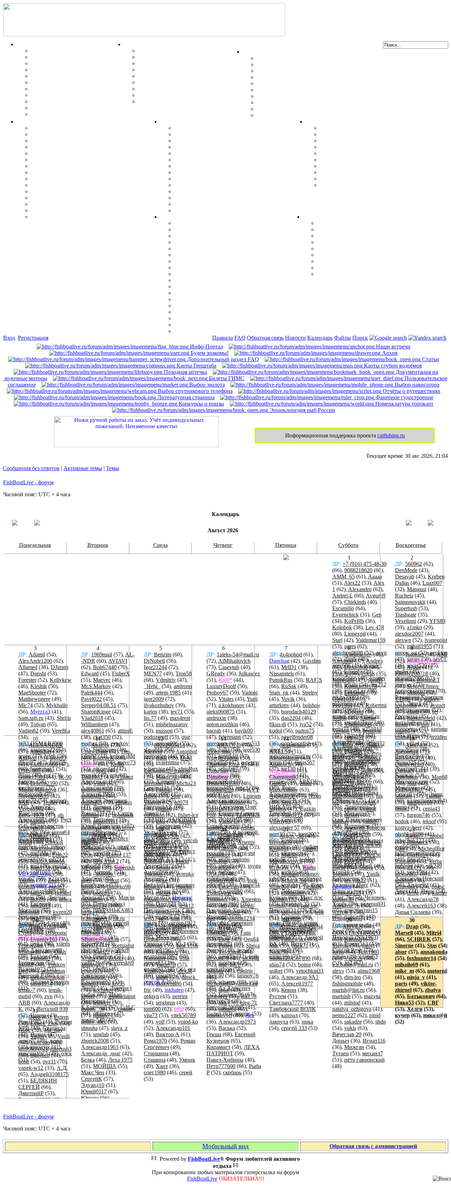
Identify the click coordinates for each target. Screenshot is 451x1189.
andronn (183, 686)
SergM (339, 771)
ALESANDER (46, 745)
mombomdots (347, 796)
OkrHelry (417, 855)
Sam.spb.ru (30, 718)
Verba (435, 861)
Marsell (404, 933)
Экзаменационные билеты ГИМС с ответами (314, 90)
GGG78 (215, 874)
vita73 (150, 1015)
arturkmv (279, 705)
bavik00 (244, 731)
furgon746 (418, 815)
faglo (36, 893)
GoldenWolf (220, 880)
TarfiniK (312, 887)
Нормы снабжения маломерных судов (305, 83)
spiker (276, 971)
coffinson (154, 815)
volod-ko (188, 1022)
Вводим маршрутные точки (210, 236)
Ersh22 (60, 855)
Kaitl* (225, 680)
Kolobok (342, 627)
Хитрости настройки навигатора (216, 242)
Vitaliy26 (154, 971)
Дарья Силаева (413, 912)
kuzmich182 (283, 899)
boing (304, 964)
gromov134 (94, 906)
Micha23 (186, 783)
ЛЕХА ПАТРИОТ (233, 1050)
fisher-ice (188, 815)
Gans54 (277, 783)
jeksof (429, 821)
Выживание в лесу (343, 172)
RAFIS (314, 680)
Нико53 (404, 1003)
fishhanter (92, 899)
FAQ (240, 338)
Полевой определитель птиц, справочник (190, 82)
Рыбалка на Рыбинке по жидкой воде (222, 172)
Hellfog (152, 848)
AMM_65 (343, 577)
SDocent (354, 712)
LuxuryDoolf (221, 686)
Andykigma (282, 771)
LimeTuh (228, 887)
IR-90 (65, 777)
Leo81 (351, 848)
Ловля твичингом (54, 89)
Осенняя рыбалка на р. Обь (209, 166)
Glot (400, 848)
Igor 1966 (187, 945)
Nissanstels (281, 674)
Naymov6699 (33, 796)
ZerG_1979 (31, 815)
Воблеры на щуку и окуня (64, 63)
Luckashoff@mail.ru (167, 771)
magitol (184, 887)
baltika (37, 821)
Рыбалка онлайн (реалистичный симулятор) (374, 274)
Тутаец (340, 1053)
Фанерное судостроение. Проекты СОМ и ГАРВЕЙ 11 (325, 64)
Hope (24, 1030)
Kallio (117, 764)
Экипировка (322, 122)
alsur (401, 952)
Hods (338, 758)
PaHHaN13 (219, 809)
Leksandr (354, 693)
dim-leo (352, 977)
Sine (175, 796)
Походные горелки (343, 166)
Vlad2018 (92, 718)
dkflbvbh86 (168, 984)
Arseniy (246, 842)
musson (164, 731)
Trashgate (405, 615)
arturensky (406, 887)
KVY (253, 790)
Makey (163, 855)
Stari (337, 640)
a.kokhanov (231, 705)
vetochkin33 (309, 971)
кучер (402, 1015)
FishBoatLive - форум (28, 482)
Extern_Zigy (44, 1023)
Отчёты (170, 122)
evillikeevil (344, 790)
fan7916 (102, 809)
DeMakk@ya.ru (99, 848)
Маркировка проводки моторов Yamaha (82, 210)
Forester (27, 680)
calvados (342, 887)
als (61, 815)
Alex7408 (416, 745)
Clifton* (227, 848)
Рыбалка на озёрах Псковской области (223, 153)
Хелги (414, 1009)
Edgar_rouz (157, 842)
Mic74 (25, 705)
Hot (399, 680)
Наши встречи (392, 347)
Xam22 (101, 952)
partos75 (304, 731)
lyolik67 (278, 906)
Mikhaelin (29, 952)
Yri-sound (229, 952)
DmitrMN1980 (223, 783)
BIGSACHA (409, 758)
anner (162, 977)
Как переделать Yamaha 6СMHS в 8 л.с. (81, 134)
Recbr (339, 867)
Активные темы (82, 468)
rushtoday (155, 906)
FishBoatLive (202, 1179)
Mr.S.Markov (96, 686)
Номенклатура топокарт (403, 404)
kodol (275, 731)
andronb (404, 880)
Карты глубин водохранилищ (212, 280)
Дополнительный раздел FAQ (222, 359)
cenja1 (402, 809)
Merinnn (153, 783)
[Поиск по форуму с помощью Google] (388, 338)
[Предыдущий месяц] (37, 524)
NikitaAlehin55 (47, 861)
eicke (161, 880)
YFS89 (437, 621)
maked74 (405, 731)
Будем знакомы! (209, 353)
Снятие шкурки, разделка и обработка (187, 57)
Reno (338, 952)
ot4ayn (151, 996)
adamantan (53, 971)
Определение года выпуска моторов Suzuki (86, 204)
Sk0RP (26, 964)
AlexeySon (166, 836)
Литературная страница (185, 397)
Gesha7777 (156, 939)
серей (185, 1072)
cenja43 (431, 809)
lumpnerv (217, 996)
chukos (164, 809)
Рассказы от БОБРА (343, 223)
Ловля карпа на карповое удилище (75, 95)
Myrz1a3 (40, 712)
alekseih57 (407, 874)
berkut (112, 880)
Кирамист (218, 1047)
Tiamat (433, 796)
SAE (23, 802)
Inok (252, 880)
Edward (90, 674)
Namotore (155, 958)
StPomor (90, 867)
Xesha (88, 958)
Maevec (102, 680)
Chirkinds (355, 602)
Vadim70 (166, 964)
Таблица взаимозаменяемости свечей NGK (85, 217)
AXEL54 (279, 751)
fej (435, 712)
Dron (87, 855)
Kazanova (167, 952)
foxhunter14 (421, 958)
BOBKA (101, 836)
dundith (26, 887)
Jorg (347, 836)
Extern (61, 1017)
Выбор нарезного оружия (170, 70)
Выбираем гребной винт (62, 147)
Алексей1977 (297, 984)
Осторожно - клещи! (346, 185)
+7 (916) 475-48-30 (364, 564)
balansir (215, 971)
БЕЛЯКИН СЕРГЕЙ (37, 1084)
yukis (350, 1028)
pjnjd (375, 1015)
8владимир (292, 745)
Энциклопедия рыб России (301, 410)
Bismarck (417, 842)
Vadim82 (28, 731)
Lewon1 (341, 855)
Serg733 (290, 802)
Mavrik (340, 945)
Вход (9, 338)
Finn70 (340, 674)
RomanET (428, 680)
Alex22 (352, 583)
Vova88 (341, 731)
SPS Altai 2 (106, 861)
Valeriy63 (280, 821)
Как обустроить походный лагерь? (363, 160)
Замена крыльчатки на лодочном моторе (83, 179)
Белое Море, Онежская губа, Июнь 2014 (224, 210)
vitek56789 (183, 1015)
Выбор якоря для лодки (287, 109)
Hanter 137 (118, 855)
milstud (352, 1003)
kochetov (103, 990)
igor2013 (40, 906)
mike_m (404, 971)
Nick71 (300, 945)
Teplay (50, 802)
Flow (224, 939)
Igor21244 (155, 667)
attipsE (125, 731)
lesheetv (102, 1003)
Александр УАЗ (300, 977)
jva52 (305, 724)
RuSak (288, 686)
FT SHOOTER (298, 933)
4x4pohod (290, 654)
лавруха (278, 1022)
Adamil (37, 654)
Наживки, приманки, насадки (69, 57)
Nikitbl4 (153, 861)
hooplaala (123, 815)
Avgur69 (375, 596)
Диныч (340, 1041)
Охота (131, 44)
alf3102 (250, 958)
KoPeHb (354, 621)
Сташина (155, 1060)
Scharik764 (294, 880)
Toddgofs (217, 899)
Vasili (63, 1036)
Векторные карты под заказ (210, 325)
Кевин (288, 990)
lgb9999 (27, 1049)
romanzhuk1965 (162, 899)
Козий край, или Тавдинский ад (214, 179)
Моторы (27, 122)
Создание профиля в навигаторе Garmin (225, 229)
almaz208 (343, 783)
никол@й (435, 1015)
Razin (309, 867)
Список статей (335, 268)
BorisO (58, 758)
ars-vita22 (355, 880)
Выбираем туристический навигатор (221, 268)
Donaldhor (218, 855)
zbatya (433, 990)
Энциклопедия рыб (55, 51)
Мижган (354, 1047)
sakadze (353, 1022)
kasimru (187, 821)
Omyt (368, 945)
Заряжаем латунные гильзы (174, 76)
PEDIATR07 (409, 790)
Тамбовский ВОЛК (292, 1009)
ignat (223, 990)
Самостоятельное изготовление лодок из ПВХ (315, 58)
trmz (179, 1009)
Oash (60, 952)
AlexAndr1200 (35, 661)
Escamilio (343, 608)
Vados (37, 1036)
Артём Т (342, 912)
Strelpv (310, 693)
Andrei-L (342, 596)
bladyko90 (119, 887)
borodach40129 (298, 712)
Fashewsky (293, 939)
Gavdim (312, 661)
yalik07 (371, 821)
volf (160, 1022)
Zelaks (116, 958)
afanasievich (346, 777)
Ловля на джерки (53, 70)
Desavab (404, 577)
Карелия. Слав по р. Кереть (209, 134)
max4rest (180, 718)
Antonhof (186, 751)
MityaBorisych (285, 861)
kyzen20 (62, 912)
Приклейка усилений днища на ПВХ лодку (311, 71)
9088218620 (358, 570)
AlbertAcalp (42, 926)
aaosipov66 (419, 802)
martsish (341, 996)
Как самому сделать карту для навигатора (228, 255)
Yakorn (26, 880)
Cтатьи (430, 359)
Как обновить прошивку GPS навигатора (227, 248)
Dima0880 (356, 667)
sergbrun (165, 1003)
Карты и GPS (177, 217)
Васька (226, 1028)
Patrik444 (92, 693)
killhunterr (292, 893)
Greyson (90, 933)
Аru (249, 1015)
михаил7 (372, 1053)
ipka (160, 821)
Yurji (252, 699)
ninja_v (416, 977)
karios (150, 712)
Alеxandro (360, 589)
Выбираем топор (341, 134)
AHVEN (352, 926)
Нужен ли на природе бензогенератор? (368, 147)
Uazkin (307, 809)
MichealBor (431, 848)
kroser (88, 996)
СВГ (433, 1003)
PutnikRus (280, 680)
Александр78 (423, 899)
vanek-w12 (30, 1068)
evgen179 (92, 971)
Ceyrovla (28, 855)
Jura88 (375, 680)
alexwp (403, 640)
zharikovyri (219, 1015)
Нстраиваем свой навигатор (210, 223)
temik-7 (26, 990)
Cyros (25, 933)
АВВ (24, 1003)
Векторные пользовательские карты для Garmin (236, 274)
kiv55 (118, 984)
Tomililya (342, 874)
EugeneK (103, 758)
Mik (273, 945)
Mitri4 (433, 933)
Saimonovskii (410, 602)
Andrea (374, 661)
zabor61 (227, 1009)
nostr (23, 1061)
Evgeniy (353, 751)
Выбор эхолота (206, 385)
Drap (412, 926)
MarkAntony (283, 790)
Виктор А (167, 1034)
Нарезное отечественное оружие (178, 95)
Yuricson (40, 1042)
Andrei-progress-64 (301, 926)
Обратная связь (265, 338)
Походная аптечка (184, 372)
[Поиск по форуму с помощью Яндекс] (427, 338)
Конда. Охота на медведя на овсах (217, 160)
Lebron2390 (44, 783)
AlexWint (102, 926)
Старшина (156, 1053)
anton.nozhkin (222, 724)
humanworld (421, 718)
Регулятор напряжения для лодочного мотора (89, 160)
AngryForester (170, 926)
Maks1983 (167, 777)
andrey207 (93, 964)
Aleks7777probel (424, 836)
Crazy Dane (94, 751)
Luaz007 (432, 583)
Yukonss (153, 874)
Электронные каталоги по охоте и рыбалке (372, 261)
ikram (401, 724)
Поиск (360, 338)
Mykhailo (57, 705)
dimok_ (189, 977)
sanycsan (291, 912)
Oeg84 (251, 939)
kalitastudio (93, 977)
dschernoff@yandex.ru (232, 984)
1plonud (414, 654)
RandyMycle (44, 867)
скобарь (232, 1072)
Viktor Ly (229, 821)
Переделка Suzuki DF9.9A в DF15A (75, 166)
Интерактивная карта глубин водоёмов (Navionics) (238, 306)
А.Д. (62, 1068)
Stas (432, 945)
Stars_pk (279, 693)
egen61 (57, 887)
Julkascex (249, 674)
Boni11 (374, 745)
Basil (161, 758)
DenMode (406, 570)
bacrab (213, 731)
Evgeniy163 (43, 939)
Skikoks (416, 693)
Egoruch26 (218, 867)
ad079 (181, 802)
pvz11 (49, 1061)
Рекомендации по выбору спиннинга (77, 108)
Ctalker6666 (44, 764)
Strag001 (279, 887)
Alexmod (342, 661)
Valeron (152, 802)
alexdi (247, 906)
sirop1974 (41, 984)
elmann (124, 802)
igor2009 (154, 699)
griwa (65, 899)
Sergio (163, 867)
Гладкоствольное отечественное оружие (188, 89)
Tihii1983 (92, 777)
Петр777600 (220, 1066)
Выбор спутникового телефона (213, 287)
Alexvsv (153, 751)
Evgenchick (345, 615)
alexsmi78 (217, 958)
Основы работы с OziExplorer (212, 293)
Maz (412, 783)
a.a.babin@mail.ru (352, 964)
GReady (215, 674)
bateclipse (229, 912)
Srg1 (101, 771)
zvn (48, 996)
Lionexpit (355, 634)
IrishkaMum (220, 790)
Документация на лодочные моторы (77, 191)
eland (413, 712)
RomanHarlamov (300, 874)
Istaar (306, 783)
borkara (101, 893)
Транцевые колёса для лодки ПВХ (301, 77)
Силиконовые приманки (62, 82)
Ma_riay (53, 1030)
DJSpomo (56, 933)
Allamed (27, 667)
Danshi (38, 674)
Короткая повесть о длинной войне (361, 255)
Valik (366, 771)
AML (443, 654)
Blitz (347, 745)
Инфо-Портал (206, 347)
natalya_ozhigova (351, 1009)
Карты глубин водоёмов (392, 366)
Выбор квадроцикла (346, 179)
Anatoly (100, 745)
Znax (54, 880)
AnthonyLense (423, 661)
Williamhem (94, 724)
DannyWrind (409, 764)
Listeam (252, 796)
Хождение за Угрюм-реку (206, 128)
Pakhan (164, 790)
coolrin (245, 971)
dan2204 (291, 718)
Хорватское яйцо (53, 76)
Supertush (406, 608)
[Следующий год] (430, 524)
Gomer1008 (31, 777)
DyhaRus (217, 861)
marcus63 (61, 1049)
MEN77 (153, 674)
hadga (87, 912)
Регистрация (33, 338)
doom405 (91, 802)
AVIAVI (117, 661)
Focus (368, 674)
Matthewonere (34, 699)
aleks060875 (220, 712)
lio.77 (150, 718)
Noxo (314, 796)
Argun (414, 667)
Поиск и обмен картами (204, 261)
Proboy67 (217, 693)
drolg (413, 893)
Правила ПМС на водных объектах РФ (307, 115)
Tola (184, 958)
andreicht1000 (97, 790)
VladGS (353, 958)
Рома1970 (155, 1041)
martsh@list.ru (348, 990)
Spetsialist (123, 945)
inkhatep (174, 990)
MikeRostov (232, 802)
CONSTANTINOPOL (358, 933)
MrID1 (289, 667)
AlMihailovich (234, 661)
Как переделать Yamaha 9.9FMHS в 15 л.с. (84, 128)
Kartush (353, 939)
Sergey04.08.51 (98, 705)
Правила (222, 338)
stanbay (340, 821)
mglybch (40, 1055)
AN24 (224, 926)
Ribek (150, 796)
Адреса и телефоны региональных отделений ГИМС (323, 102)
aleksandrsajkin (47, 977)
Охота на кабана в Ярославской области (225, 141)
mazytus (373, 996)
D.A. (186, 758)
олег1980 (155, 1072)
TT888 (402, 699)
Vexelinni (405, 621)
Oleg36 (372, 855)
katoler (439, 893)
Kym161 (279, 848)
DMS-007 (29, 771)
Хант (162, 1066)
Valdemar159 (370, 640)
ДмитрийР (31, 1093)
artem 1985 (168, 693)
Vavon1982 (31, 809)
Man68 (439, 777)
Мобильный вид (225, 1146)
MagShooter (32, 693)
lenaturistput (121, 996)
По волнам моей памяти (348, 229)
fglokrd (63, 893)
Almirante (41, 848)
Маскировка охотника (166, 63)
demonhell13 (346, 893)
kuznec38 (343, 899)
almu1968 (369, 971)
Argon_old (291, 836)
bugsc (438, 887)
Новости (295, 338)
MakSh (289, 855)
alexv (338, 971)
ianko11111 (105, 821)
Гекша (213, 1034)
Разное (311, 217)
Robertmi (376, 705)
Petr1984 (342, 705)
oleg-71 (248, 1003)
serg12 (186, 906)
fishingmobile (347, 984)
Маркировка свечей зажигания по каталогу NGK (93, 185)
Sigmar (368, 718)
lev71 (177, 712)
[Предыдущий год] (15, 524)
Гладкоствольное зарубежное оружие (185, 101)
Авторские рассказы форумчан (357, 236)
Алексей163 (421, 906)
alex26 (185, 971)
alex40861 (92, 731)
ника (307, 1022)
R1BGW (279, 867)
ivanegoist (436, 640)
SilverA (277, 809)
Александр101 (173, 1028)
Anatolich (280, 764)
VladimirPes (358, 724)
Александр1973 (237, 1022)
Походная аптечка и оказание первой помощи (378, 128)
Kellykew (61, 680)
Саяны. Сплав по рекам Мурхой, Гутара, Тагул (235, 191)
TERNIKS (248, 815)
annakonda (433, 952)
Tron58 (183, 674)
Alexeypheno (284, 758)
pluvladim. (364, 802)
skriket (351, 815)
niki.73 (249, 996)
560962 (413, 564)
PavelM (353, 861)
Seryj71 (89, 945)
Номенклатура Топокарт (205, 331)
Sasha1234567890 (289, 958)
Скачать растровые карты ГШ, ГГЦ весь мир (233, 312)
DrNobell (154, 661)
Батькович (421, 996)
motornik (438, 971)
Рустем (277, 996)
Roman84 (355, 764)
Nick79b (279, 952)
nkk (222, 1003)
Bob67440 (105, 667)
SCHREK (419, 939)
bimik (87, 887)
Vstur (99, 783)
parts (401, 984)
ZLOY (414, 867)
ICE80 (181, 848)
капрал (289, 1015)
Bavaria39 (280, 842)
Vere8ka (61, 731)
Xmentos (251, 899)
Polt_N (214, 815)
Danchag (279, 661)
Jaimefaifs (343, 680)
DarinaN (404, 771)
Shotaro (403, 796)
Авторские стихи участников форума (364, 242)
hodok (402, 821)
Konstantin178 (360, 686)
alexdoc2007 (409, 634)
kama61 (90, 984)
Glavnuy (153, 945)
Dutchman (406, 777)
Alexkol (54, 842)
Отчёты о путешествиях (410, 391)
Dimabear (217, 777)
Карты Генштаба (195, 366)
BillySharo (156, 933)
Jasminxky (369, 758)
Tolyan (38, 724)
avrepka (185, 874)
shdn (380, 1022)
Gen (377, 615)
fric (147, 990)
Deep (35, 1017)
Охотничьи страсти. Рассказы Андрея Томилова (378, 248)
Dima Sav (217, 771)
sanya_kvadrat (360, 809)
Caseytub (228, 667)
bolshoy (311, 705)
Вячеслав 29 (347, 1034)
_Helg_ (152, 686)
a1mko (414, 627)
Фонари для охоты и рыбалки (358, 153)
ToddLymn (218, 893)
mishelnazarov (172, 724)
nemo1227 (344, 1015)
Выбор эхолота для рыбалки (210, 318)
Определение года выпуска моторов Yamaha (87, 172)
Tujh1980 (368, 952)
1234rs (224, 836)
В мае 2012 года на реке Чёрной (214, 185)
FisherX (121, 674)
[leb (222, 906)
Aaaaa (375, 577)
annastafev (93, 796)
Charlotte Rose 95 (226, 764)
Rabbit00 (405, 861)
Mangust (416, 589)
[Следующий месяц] (409, 524)
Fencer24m (30, 945)
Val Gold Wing (35, 874)
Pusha (182, 861)
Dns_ (127, 751)
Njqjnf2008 (282, 796)
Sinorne (404, 945)
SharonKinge (96, 712)
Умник (187, 1060)
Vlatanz (124, 777)
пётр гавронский (364, 1060)
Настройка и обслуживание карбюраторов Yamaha (95, 198)
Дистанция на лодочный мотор (70, 141)
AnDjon (27, 758)
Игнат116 (374, 1041)
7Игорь (215, 842)
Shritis (64, 718)
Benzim (162, 654)
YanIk (373, 874)
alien (86, 880)
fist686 (37, 899)
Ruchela (404, 596)
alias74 (277, 964)
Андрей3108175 (49, 1074)
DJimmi (59, 667)
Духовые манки (158, 51)
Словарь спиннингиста (60, 101)
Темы (112, 468)
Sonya (366, 867)
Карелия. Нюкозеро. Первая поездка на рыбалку (236, 198)
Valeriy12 (292, 815)
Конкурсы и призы (200, 404)
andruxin (216, 718)
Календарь (320, 338)
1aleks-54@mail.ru (238, 654)
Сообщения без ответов (31, 468)
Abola (25, 842)
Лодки (251, 52)
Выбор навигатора (416, 385)
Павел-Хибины (224, 1060)
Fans (245, 933)
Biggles (89, 842)
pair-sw (309, 906)
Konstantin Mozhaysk (356, 842)
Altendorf (40, 751)
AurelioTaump (222, 758)
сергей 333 (294, 1028)
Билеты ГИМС (226, 378)
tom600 (152, 1009)
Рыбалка (28, 44)
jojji (425, 724)
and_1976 (229, 964)
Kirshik (38, 686)
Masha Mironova (37, 790)
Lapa (224, 796)
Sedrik (339, 718)
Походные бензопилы (347, 141)
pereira (179, 996)
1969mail (101, 654)
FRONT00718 (411, 674)
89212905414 (169, 745)
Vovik (288, 699)
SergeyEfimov (423, 686)
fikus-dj (277, 724)
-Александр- (357, 654)
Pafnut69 (40, 958)
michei (163, 893)
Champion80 (283, 777)
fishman (90, 815)
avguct (437, 705)
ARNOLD (229, 745)
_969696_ (104, 874)
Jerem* (89, 764)
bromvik (372, 731)
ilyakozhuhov (159, 705)
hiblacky (153, 887)
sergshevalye (170, 912)
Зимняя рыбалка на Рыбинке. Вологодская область (240, 147)
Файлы (342, 338)
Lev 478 (374, 627)
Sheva (253, 945)
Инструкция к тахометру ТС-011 (72, 153)
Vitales (226, 699)
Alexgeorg (407, 751)
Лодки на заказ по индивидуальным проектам (315, 96)
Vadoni (250, 693)
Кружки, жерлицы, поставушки (71, 114)
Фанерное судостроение (403, 397)
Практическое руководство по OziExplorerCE (232, 299)
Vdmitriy (166, 680)
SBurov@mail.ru (100, 939)
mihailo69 (406, 964)
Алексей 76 (346, 906)
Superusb (124, 867)
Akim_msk (218, 751)
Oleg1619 (343, 699)
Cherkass (216, 933)
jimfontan (28, 912)
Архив (389, 353)
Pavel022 (91, 699)
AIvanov (38, 836)
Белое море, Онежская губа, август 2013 (225, 204)
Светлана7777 (286, 1003)
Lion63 (310, 848)
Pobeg (225, 945)
